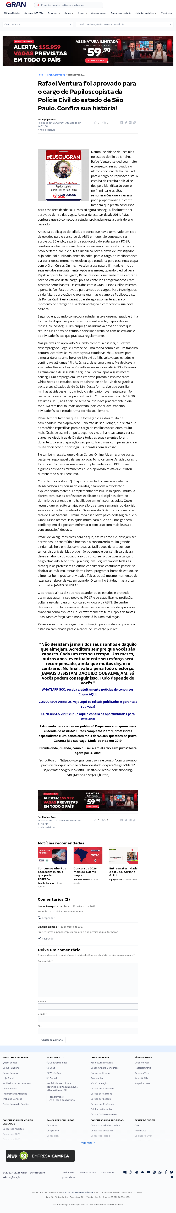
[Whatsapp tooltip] (160, 1172)
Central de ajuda (58, 1062)
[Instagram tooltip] (154, 1172)
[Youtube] (148, 1172)
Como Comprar (11, 1073)
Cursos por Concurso (102, 1088)
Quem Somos (10, 1062)
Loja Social (8, 1078)
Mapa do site (107, 1172)
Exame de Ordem (100, 1073)
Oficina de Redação (101, 1109)
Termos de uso (88, 1172)
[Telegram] (171, 1177)
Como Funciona (11, 1068)
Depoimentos (142, 1062)
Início (40, 74)
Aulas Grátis (141, 1078)
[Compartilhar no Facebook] (121, 122)
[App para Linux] (131, 1172)
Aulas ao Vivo (142, 1073)
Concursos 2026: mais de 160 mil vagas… (85, 872)
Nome (42, 1001)
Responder (47, 918)
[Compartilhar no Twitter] (125, 122)
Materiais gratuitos (144, 13)
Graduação (97, 1078)
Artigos (81, 13)
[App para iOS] (136, 1172)
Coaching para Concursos (105, 1068)
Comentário (45, 961)
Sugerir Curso (142, 1083)
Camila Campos (46, 883)
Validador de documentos (17, 1083)
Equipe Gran (49, 119)
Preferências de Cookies (16, 1104)
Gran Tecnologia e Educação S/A (78, 1192)
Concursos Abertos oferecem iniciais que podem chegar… (52, 873)
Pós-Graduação (99, 1083)
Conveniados (10, 1088)
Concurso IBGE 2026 (33, 13)
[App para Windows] (125, 1172)
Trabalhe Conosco (12, 1099)
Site (40, 1026)
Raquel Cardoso (82, 879)
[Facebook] (166, 1172)
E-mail (42, 1014)
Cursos (67, 13)
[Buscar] (38, 6)
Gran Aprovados (99, 13)
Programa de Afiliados (15, 1093)
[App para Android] (142, 1172)
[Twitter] (171, 1172)
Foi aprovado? (61, 1098)
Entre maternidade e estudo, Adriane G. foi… (123, 872)
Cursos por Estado (101, 1099)
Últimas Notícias (12, 13)
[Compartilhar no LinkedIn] (130, 122)
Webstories (166, 13)
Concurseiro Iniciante (121, 13)
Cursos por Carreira (101, 1093)
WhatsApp (55, 1073)
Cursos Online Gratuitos (104, 1114)
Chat (52, 1068)
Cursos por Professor (102, 1104)
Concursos (53, 13)
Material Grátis (143, 1068)
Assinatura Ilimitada (102, 1062)
